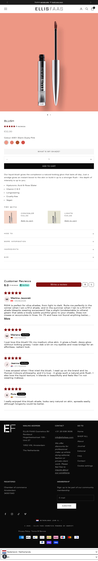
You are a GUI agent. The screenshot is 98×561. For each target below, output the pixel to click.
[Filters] (85, 284)
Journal (81, 446)
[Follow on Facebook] (5, 514)
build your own (57, 2)
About (80, 441)
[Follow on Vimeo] (25, 514)
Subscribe (66, 506)
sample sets (44, 2)
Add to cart (49, 166)
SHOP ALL (82, 436)
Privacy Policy (24, 531)
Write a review (59, 284)
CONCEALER (27, 213)
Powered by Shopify (64, 526)
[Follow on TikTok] (18, 514)
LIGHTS (69, 213)
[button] (10, 126)
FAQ (79, 456)
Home (80, 431)
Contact (81, 461)
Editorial (81, 451)
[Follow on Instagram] (12, 514)
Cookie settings (85, 466)
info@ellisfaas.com (64, 437)
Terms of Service (38, 531)
